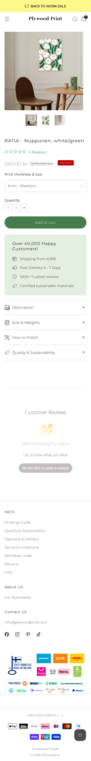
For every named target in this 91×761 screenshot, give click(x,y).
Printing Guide (18, 522)
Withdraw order (18, 555)
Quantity (12, 200)
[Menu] (7, 18)
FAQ (8, 572)
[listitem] (45, 6)
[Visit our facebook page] (6, 634)
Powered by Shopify (45, 749)
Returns (11, 564)
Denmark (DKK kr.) (43, 715)
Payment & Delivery (22, 539)
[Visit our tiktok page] (38, 634)
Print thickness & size (23, 174)
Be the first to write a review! (45, 468)
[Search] (74, 18)
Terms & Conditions (22, 547)
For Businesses (18, 597)
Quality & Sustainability (25, 530)
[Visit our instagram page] (17, 634)
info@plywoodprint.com (26, 622)
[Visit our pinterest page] (27, 634)
